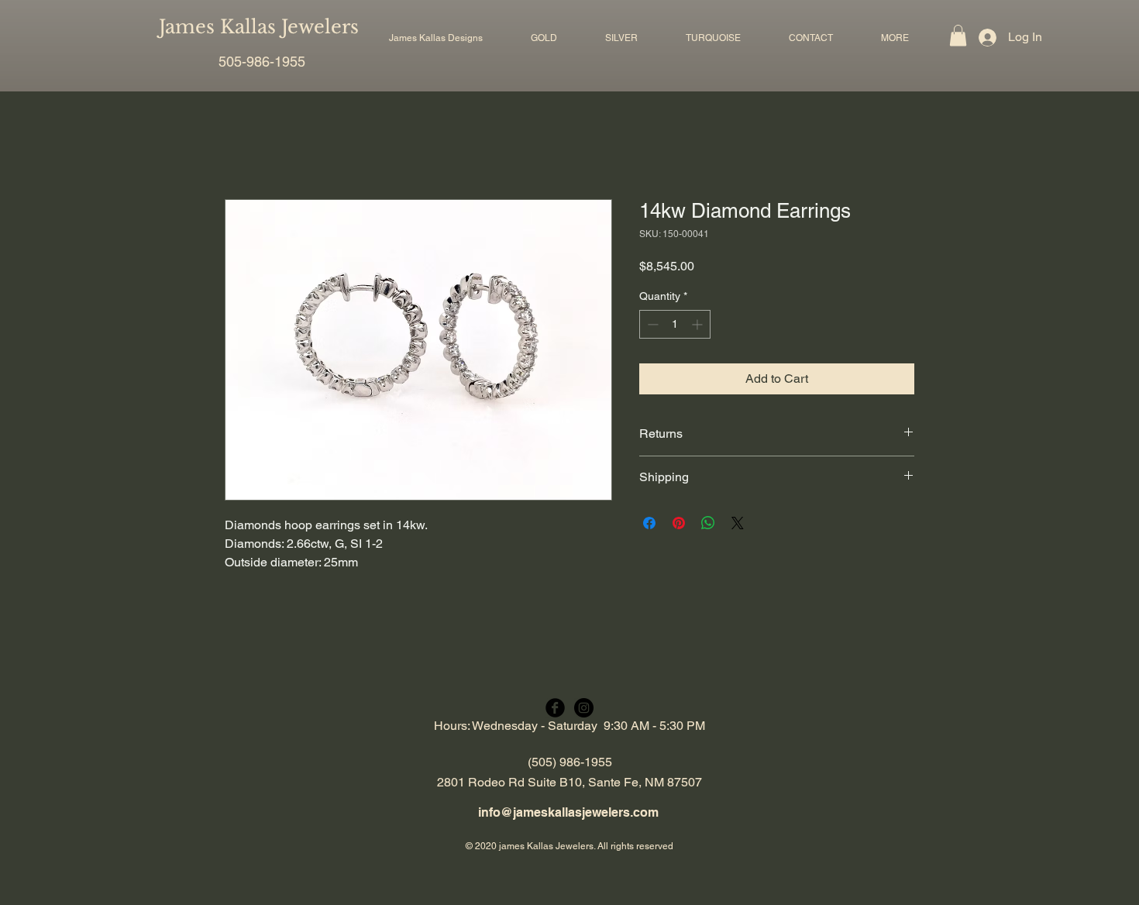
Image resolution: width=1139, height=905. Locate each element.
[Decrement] (651, 324)
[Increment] (698, 324)
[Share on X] (737, 523)
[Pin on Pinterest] (678, 523)
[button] (544, 38)
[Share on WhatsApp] (708, 523)
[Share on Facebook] (649, 523)
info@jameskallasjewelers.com (568, 812)
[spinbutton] (675, 324)
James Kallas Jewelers (259, 26)
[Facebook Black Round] (555, 707)
